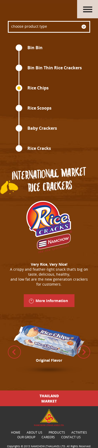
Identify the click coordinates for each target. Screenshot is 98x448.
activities (79, 432)
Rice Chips (38, 88)
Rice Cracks (39, 148)
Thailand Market (49, 398)
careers (48, 437)
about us (34, 432)
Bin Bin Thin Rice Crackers (54, 68)
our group (26, 437)
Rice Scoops (39, 108)
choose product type (29, 26)
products (57, 432)
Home (15, 432)
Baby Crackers (42, 128)
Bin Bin (35, 47)
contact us (71, 437)
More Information (52, 300)
